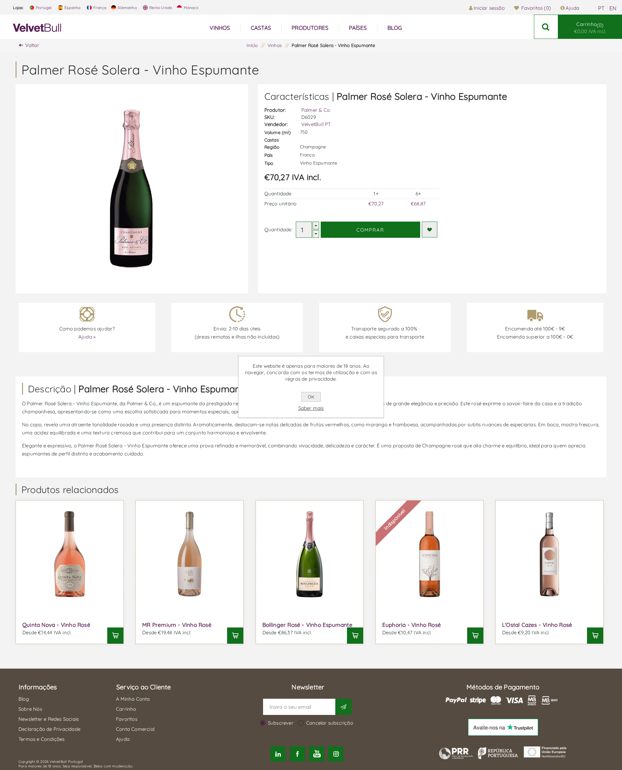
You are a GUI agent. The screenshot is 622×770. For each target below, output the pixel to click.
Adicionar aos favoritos (429, 229)
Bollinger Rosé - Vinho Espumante (307, 624)
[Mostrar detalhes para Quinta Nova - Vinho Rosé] (69, 554)
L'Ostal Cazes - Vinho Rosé (537, 624)
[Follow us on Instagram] (335, 754)
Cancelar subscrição (329, 723)
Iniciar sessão (489, 8)
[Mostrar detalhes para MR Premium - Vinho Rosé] (189, 554)
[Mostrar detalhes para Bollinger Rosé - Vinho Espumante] (309, 554)
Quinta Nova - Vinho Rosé (56, 624)
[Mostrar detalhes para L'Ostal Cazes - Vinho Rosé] (549, 554)
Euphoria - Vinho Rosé (411, 624)
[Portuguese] (601, 8)
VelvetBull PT (316, 124)
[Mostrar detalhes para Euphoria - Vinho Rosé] (429, 554)
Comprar (370, 230)
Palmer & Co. (316, 110)
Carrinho (590, 27)
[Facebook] (297, 754)
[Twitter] (278, 754)
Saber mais (311, 408)
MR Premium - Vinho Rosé (177, 624)
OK (311, 397)
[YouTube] (316, 754)
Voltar (32, 45)
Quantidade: (278, 229)
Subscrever (281, 723)
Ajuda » (87, 337)
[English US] (612, 8)
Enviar (343, 707)
